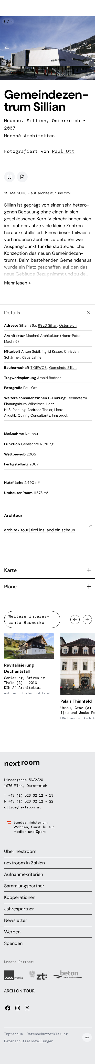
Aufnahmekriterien (23, 874)
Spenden (13, 943)
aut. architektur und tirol (50, 193)
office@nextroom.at (22, 807)
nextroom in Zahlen (24, 863)
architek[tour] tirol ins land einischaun (39, 530)
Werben (12, 932)
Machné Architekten (29, 136)
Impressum (13, 1034)
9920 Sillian (47, 325)
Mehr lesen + (48, 269)
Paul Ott (63, 151)
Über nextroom (20, 851)
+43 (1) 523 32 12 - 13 (30, 795)
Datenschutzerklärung (47, 1034)
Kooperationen (19, 897)
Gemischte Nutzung (37, 444)
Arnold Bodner (49, 377)
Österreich (68, 325)
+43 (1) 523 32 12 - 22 (30, 801)
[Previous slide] (6, 48)
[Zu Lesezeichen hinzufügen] (9, 176)
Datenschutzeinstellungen (28, 1041)
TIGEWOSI (38, 367)
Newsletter (15, 920)
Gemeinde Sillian (63, 367)
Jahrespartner (19, 909)
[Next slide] (89, 48)
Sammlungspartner (24, 886)
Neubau (31, 433)
